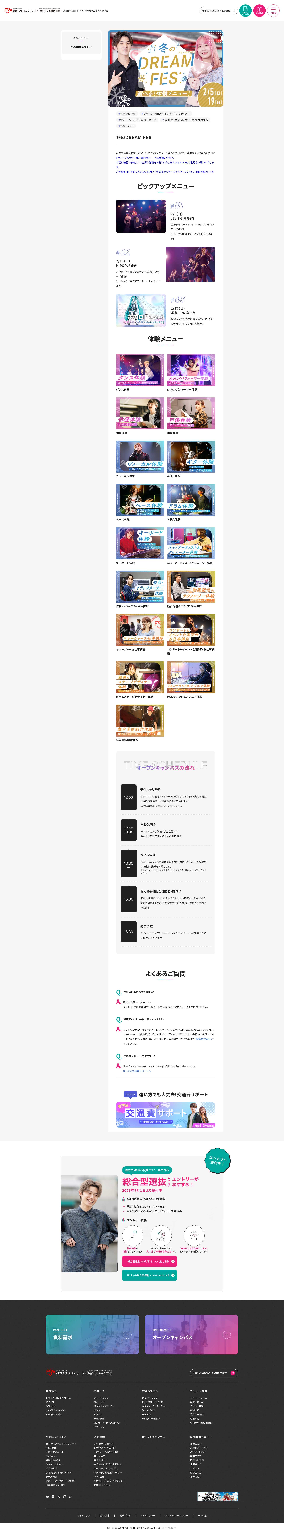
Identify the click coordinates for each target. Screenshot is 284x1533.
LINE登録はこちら (204, 172)
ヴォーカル (99, 1402)
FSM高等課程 (215, 10)
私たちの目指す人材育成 (58, 1398)
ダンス (97, 1410)
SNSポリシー (148, 1515)
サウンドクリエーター (104, 1406)
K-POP (97, 1414)
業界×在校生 (197, 1414)
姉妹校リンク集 (53, 1414)
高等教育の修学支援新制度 (108, 1464)
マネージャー (100, 1427)
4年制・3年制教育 (151, 1418)
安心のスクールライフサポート (61, 1443)
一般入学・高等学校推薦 (106, 1452)
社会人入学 (100, 1456)
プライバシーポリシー (176, 1515)
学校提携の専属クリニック (59, 1472)
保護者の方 (196, 1464)
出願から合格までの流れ (106, 1468)
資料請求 (105, 1515)
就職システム (196, 1402)
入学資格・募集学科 (104, 1443)
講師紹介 (146, 1414)
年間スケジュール (54, 1452)
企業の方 (194, 1468)
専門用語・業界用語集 (201, 1422)
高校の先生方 (197, 1460)
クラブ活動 (51, 1476)
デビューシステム (198, 1398)
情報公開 (50, 1406)
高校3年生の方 (197, 1452)
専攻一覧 (99, 1391)
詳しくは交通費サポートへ (137, 1071)
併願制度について (103, 1485)
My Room (51, 1456)
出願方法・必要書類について (108, 1480)
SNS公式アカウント (56, 1410)
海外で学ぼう (148, 1410)
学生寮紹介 (52, 1468)
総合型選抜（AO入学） (105, 1447)
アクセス (50, 1402)
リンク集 (202, 1515)
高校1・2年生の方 (199, 1447)
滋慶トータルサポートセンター (61, 1480)
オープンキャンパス (153, 1437)
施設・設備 (51, 1447)
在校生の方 (196, 1443)
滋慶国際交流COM (55, 1485)
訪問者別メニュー (200, 1437)
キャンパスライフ (56, 1437)
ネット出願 (99, 1476)
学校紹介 (51, 1391)
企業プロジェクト (150, 1398)
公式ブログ (125, 1515)
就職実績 (194, 1410)
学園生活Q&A (53, 1460)
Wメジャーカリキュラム (153, 1406)
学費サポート (100, 1460)
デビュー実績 (197, 1406)
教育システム (150, 1391)
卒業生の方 (196, 1456)
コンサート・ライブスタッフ (107, 1422)
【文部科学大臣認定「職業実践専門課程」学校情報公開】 (85, 10)
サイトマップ (83, 1515)
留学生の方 (196, 1472)
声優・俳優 (99, 1418)
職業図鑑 (194, 1418)
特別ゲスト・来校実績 (153, 1402)
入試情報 (99, 1437)
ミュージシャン (101, 1398)
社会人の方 (196, 1476)
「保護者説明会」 (203, 1039)
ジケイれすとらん (54, 1464)
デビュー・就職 (198, 1391)
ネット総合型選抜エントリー (108, 1472)
